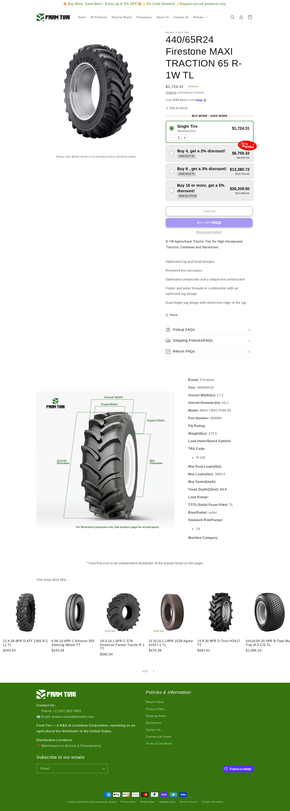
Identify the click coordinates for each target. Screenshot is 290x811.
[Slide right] (153, 671)
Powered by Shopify (106, 802)
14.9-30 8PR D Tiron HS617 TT (218, 642)
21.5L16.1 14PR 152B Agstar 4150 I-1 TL (171, 642)
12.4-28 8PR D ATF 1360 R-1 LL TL (25, 642)
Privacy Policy (155, 709)
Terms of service (189, 802)
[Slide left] (136, 671)
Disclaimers (154, 722)
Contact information (212, 802)
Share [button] (174, 314)
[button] (200, 17)
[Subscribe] (103, 768)
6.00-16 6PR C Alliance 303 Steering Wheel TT (72, 642)
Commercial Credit (158, 736)
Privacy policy (128, 802)
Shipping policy (167, 802)
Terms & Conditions (159, 743)
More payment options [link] (209, 232)
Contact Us (153, 729)
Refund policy (147, 802)
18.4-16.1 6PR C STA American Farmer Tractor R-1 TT (122, 644)
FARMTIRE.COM (85, 802)
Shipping (171, 92)
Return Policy (155, 701)
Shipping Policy (156, 715)
